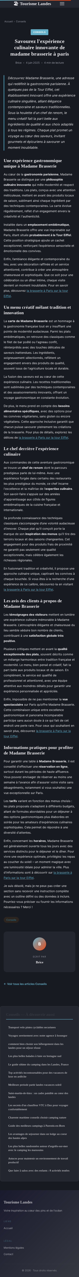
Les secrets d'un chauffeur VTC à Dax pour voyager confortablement (38, 1107)
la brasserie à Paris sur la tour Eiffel (43, 437)
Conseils (21, 21)
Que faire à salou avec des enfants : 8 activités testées (38, 1170)
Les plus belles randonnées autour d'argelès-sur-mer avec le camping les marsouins (38, 1148)
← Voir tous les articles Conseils (25, 984)
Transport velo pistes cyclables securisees (32, 1027)
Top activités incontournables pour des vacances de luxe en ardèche (37, 1074)
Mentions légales (14, 1247)
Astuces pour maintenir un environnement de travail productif (38, 1160)
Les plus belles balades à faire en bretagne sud (34, 1056)
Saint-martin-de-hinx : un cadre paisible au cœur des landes (38, 1095)
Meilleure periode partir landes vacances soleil (34, 1084)
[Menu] (62, 4)
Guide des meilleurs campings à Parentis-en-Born (36, 1125)
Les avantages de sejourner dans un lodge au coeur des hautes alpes (37, 1135)
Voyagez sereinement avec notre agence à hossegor (37, 1035)
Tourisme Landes (32, 3)
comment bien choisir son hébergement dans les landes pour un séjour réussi (35, 1045)
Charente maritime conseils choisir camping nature (37, 1117)
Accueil (8, 21)
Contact (8, 1254)
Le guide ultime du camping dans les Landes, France (38, 1064)
